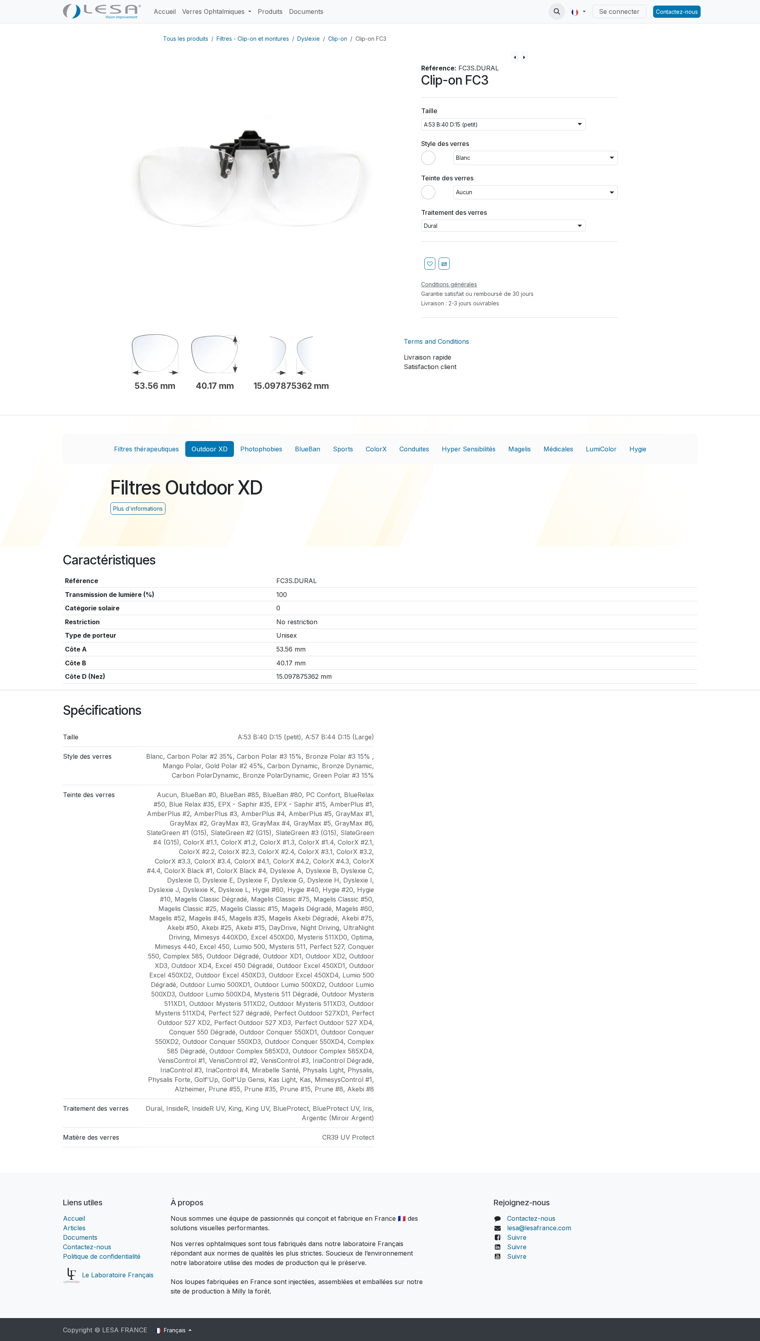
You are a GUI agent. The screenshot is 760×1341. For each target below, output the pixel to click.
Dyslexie (308, 38)
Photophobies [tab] (261, 449)
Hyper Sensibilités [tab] (469, 449)
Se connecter (619, 11)
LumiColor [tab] (601, 449)
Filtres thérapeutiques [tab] (146, 449)
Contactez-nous (677, 11)
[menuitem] (164, 11)
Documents (80, 1237)
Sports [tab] (343, 449)
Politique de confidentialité (102, 1256)
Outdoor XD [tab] (210, 449)
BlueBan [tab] (307, 449)
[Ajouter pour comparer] (444, 264)
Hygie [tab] (637, 449)
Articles (74, 1228)
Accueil (75, 1218)
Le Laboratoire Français (117, 1275)
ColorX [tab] (376, 449)
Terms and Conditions (436, 341)
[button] (557, 11)
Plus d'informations (138, 508)
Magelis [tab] (519, 449)
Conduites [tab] (414, 449)
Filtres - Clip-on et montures (253, 38)
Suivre (516, 1237)
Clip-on (337, 38)
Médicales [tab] (558, 449)
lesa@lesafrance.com (539, 1228)
